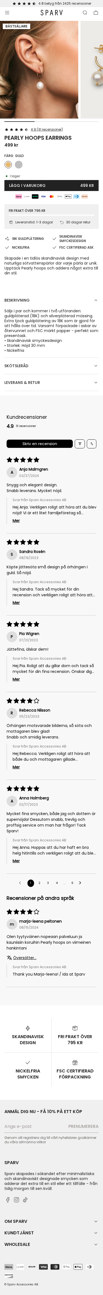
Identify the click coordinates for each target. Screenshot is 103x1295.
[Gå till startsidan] (52, 12)
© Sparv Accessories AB (21, 1284)
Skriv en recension (40, 443)
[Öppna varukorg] (96, 12)
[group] (39, 70)
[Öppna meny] (7, 12)
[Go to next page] (81, 883)
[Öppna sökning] (85, 12)
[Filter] (80, 443)
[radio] (8, 164)
